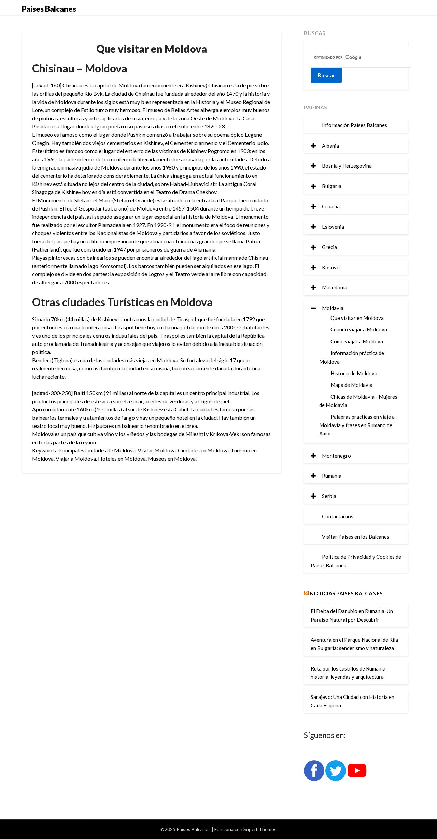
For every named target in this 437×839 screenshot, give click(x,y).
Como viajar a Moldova (356, 341)
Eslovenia (333, 227)
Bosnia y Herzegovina (347, 166)
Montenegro (336, 455)
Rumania (331, 476)
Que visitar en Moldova (357, 318)
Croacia (331, 206)
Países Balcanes (49, 8)
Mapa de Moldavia (351, 385)
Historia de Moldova (353, 373)
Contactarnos (337, 516)
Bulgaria (331, 186)
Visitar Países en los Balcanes (355, 536)
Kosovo (331, 267)
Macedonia (334, 287)
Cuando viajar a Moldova (358, 329)
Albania (330, 146)
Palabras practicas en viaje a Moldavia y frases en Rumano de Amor (357, 425)
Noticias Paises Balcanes (346, 593)
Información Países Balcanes (354, 125)
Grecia (329, 247)
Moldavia (332, 308)
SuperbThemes (260, 829)
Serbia (329, 496)
